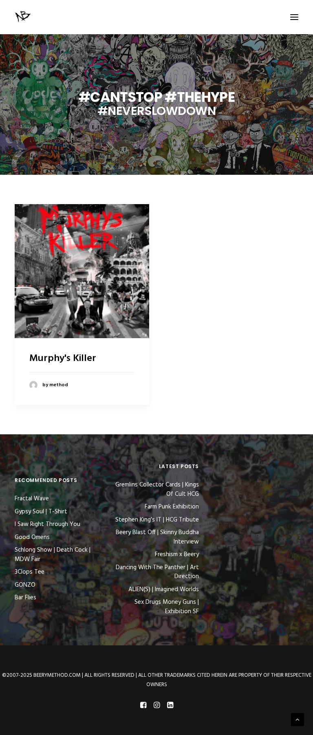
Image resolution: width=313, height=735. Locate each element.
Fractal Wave (32, 499)
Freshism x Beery (177, 554)
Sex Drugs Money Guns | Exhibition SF (166, 607)
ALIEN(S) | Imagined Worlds (163, 589)
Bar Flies (25, 598)
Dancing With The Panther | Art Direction (157, 572)
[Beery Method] (23, 17)
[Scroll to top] (297, 719)
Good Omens (32, 537)
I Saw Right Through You (47, 524)
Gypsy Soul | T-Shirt (41, 512)
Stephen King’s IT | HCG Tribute (157, 520)
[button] (294, 17)
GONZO (25, 585)
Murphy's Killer (62, 358)
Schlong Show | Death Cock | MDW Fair (52, 554)
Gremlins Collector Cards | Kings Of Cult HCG (157, 489)
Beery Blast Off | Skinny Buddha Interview (157, 537)
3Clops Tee (29, 572)
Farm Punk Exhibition (172, 507)
